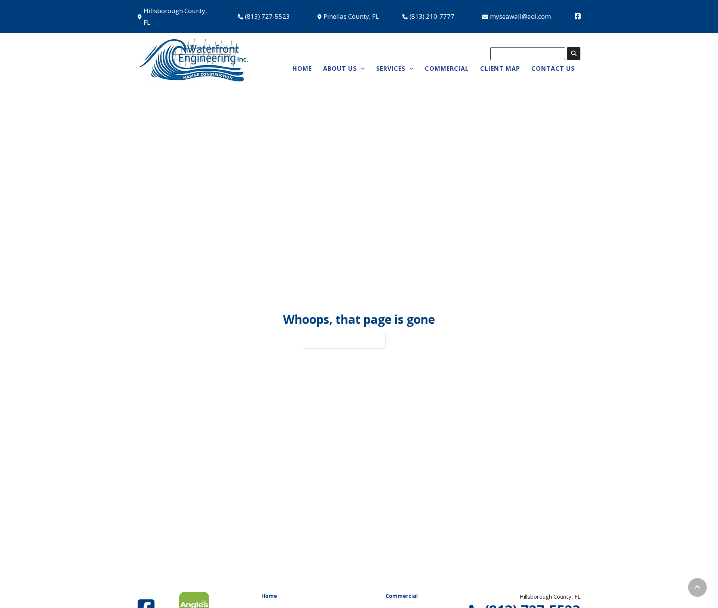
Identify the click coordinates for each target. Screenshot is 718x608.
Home (302, 68)
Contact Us (553, 68)
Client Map (500, 68)
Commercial (447, 68)
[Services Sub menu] (411, 68)
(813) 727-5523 (267, 16)
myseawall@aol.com (520, 16)
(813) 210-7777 (431, 16)
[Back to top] (697, 587)
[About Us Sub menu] (362, 68)
